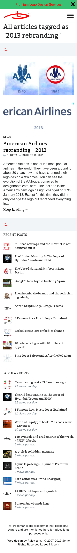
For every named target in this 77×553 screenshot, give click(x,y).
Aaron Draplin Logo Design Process (39, 306)
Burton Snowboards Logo (32, 503)
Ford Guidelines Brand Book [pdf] (38, 479)
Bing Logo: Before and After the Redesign (43, 355)
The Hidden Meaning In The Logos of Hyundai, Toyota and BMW (39, 258)
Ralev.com (34, 540)
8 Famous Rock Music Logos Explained (41, 318)
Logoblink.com (49, 544)
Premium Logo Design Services (38, 4)
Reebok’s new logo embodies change (39, 331)
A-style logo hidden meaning (34, 451)
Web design (15, 540)
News (7, 137)
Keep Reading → (15, 210)
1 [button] (6, 49)
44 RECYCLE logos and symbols (36, 491)
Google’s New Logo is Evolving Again (40, 281)
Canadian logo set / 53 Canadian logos (41, 382)
